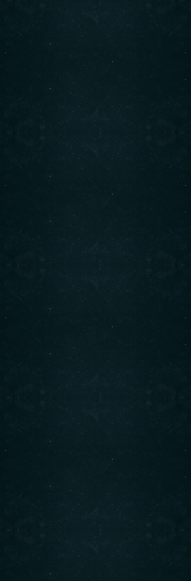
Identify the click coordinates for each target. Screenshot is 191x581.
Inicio (13, 7)
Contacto (114, 7)
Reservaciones (154, 7)
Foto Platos (30, 7)
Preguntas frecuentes (88, 7)
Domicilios (132, 7)
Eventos (49, 7)
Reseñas (64, 7)
